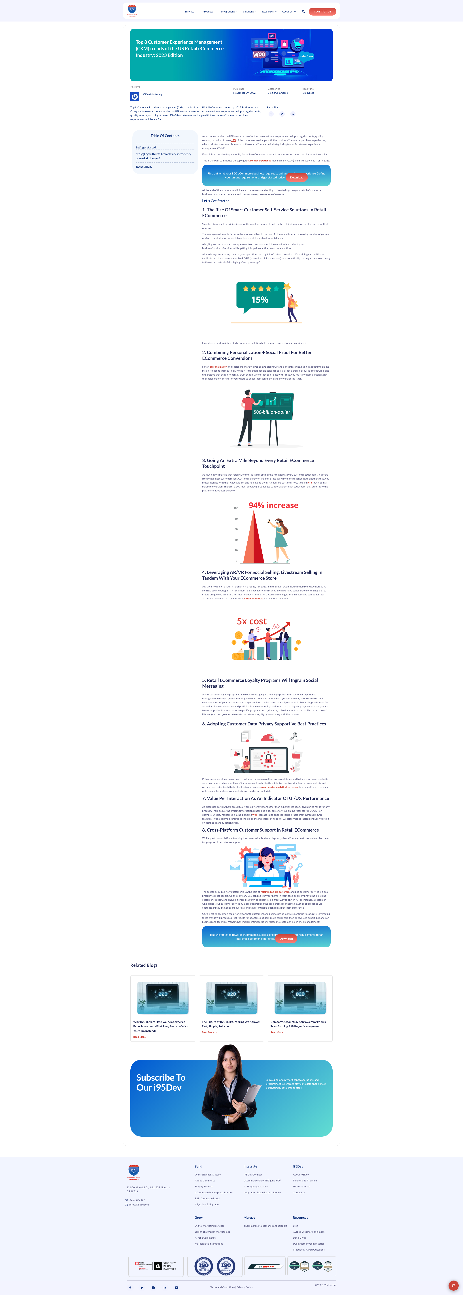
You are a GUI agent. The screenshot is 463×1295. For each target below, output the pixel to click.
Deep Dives (299, 1237)
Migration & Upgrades (207, 1204)
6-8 (310, 482)
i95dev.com (330, 1285)
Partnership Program (305, 1180)
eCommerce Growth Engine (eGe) (262, 1180)
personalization (218, 366)
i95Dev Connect (253, 1174)
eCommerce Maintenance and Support (265, 1225)
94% (254, 814)
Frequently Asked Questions (309, 1249)
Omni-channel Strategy (208, 1174)
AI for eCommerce (205, 1237)
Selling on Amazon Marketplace (212, 1231)
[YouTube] (176, 1287)
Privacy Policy (245, 1287)
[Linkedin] (165, 1287)
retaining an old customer (275, 891)
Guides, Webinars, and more (308, 1231)
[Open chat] (454, 1286)
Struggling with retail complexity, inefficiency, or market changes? (164, 156)
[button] (195, 11)
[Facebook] (130, 1287)
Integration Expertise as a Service (262, 1192)
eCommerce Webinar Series (308, 1243)
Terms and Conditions (222, 1287)
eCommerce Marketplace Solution (214, 1192)
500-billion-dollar (253, 598)
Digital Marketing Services (209, 1225)
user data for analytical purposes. (279, 787)
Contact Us (299, 1192)
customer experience (259, 160)
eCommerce (281, 92)
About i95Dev (301, 1174)
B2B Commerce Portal (207, 1198)
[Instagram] (153, 1287)
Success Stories (301, 1186)
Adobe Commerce (205, 1180)
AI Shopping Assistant (256, 1186)
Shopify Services (204, 1186)
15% (233, 140)
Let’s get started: (146, 147)
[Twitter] (141, 1287)
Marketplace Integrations (209, 1243)
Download (296, 177)
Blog (270, 92)
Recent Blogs (144, 166)
